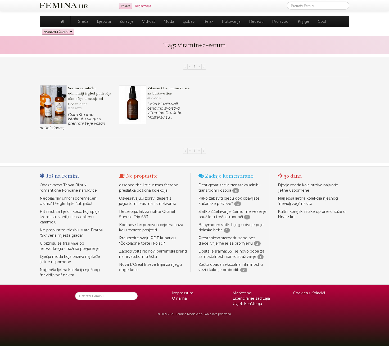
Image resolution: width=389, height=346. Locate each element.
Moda (169, 21)
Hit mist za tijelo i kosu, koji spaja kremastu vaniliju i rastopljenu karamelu (69, 216)
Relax (208, 21)
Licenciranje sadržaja (251, 298)
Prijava (125, 6)
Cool (322, 21)
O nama (179, 298)
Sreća (83, 21)
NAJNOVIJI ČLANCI (57, 32)
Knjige (303, 21)
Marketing (242, 293)
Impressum (182, 293)
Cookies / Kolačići (309, 293)
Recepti (256, 21)
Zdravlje (126, 21)
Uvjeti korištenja (247, 303)
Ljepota (104, 21)
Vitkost (148, 21)
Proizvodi (280, 21)
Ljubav (189, 21)
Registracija (143, 6)
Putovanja (231, 21)
